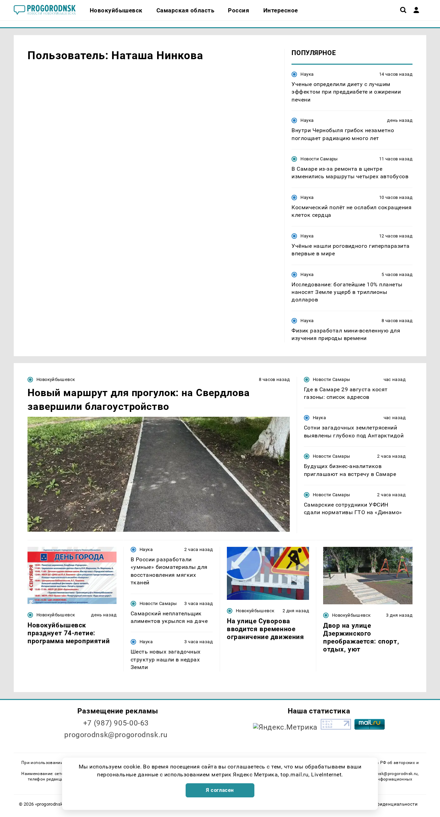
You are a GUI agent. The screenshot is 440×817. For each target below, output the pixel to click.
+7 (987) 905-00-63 (116, 723)
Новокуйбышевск (55, 379)
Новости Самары (319, 158)
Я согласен (220, 790)
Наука (307, 74)
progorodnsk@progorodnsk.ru (115, 735)
